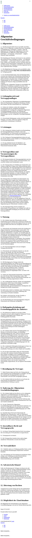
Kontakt (6, 514)
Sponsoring (6, 12)
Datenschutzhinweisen (15, 195)
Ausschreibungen (8, 9)
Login (12, 521)
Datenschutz (7, 517)
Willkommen (7, 5)
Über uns (6, 11)
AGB (5, 516)
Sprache (3, 18)
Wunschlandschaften (9, 7)
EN (4, 22)
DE (4, 20)
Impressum (6, 518)
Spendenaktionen (8, 8)
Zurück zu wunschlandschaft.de (11, 15)
